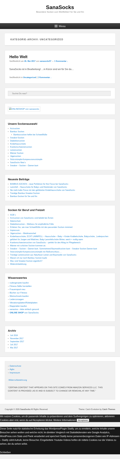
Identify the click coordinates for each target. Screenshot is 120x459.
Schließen (5, 452)
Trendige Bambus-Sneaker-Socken (25, 193)
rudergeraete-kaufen (19, 283)
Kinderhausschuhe (18, 144)
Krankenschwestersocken (21, 147)
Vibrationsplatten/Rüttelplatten (24, 302)
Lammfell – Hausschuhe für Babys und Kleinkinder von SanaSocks (38, 187)
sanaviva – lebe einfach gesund (24, 309)
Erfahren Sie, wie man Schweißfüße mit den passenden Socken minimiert (41, 227)
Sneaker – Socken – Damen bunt (24, 165)
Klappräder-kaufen (19, 306)
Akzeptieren (83, 420)
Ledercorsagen (17, 299)
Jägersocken (15, 156)
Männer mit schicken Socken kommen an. (28, 246)
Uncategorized (29, 77)
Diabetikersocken (17, 141)
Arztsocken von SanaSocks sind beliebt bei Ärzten (31, 218)
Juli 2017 (14, 344)
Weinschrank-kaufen (19, 296)
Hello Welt (18, 56)
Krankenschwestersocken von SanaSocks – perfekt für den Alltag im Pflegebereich (45, 242)
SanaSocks (60, 7)
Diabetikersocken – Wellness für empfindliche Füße (32, 224)
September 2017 (17, 341)
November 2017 (16, 338)
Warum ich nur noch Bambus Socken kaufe (28, 258)
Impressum (15, 230)
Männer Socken (16, 153)
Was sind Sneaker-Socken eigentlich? (26, 261)
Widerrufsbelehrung (18, 264)
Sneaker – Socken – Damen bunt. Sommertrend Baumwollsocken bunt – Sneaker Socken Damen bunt (53, 249)
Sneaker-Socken (17, 138)
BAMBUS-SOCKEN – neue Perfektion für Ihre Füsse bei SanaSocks (39, 184)
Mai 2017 (14, 348)
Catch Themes (108, 409)
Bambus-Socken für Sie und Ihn (23, 196)
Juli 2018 (14, 335)
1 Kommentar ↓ (61, 61)
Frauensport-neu (18, 289)
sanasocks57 (45, 61)
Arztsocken (15, 128)
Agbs (12, 369)
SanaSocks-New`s (18, 162)
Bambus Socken (17, 131)
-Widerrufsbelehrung (17, 380)
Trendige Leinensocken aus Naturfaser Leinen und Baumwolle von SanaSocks (43, 255)
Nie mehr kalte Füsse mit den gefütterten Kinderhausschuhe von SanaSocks (42, 190)
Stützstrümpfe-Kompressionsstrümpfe (26, 159)
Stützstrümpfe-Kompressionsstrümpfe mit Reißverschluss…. (36, 252)
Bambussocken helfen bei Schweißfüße (30, 135)
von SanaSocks (24, 312)
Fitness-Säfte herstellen (21, 286)
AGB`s (13, 215)
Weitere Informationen (64, 420)
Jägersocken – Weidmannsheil (23, 233)
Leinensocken (16, 150)
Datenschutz (15, 221)
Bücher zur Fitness (19, 293)
